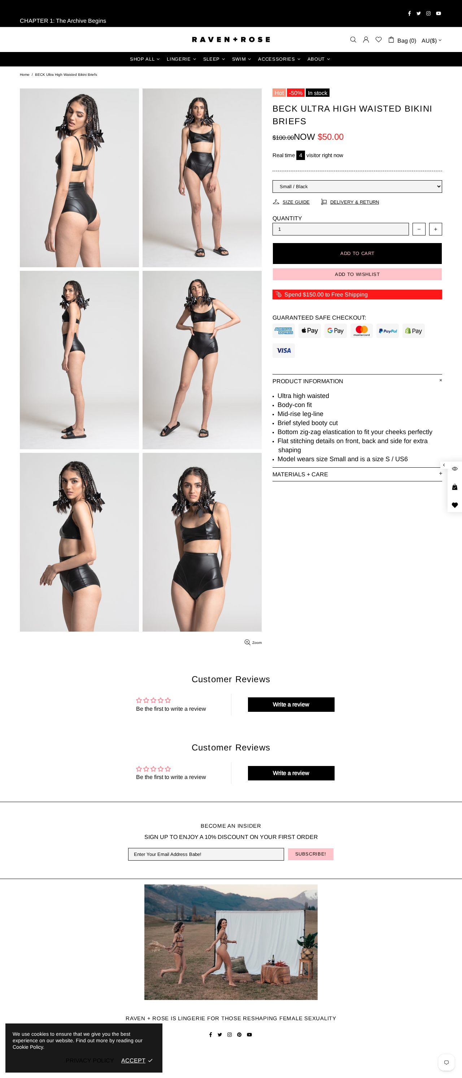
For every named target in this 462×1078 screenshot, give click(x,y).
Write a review (291, 704)
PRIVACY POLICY (90, 1060)
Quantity (287, 218)
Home (25, 75)
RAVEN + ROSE (231, 39)
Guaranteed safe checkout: (319, 318)
